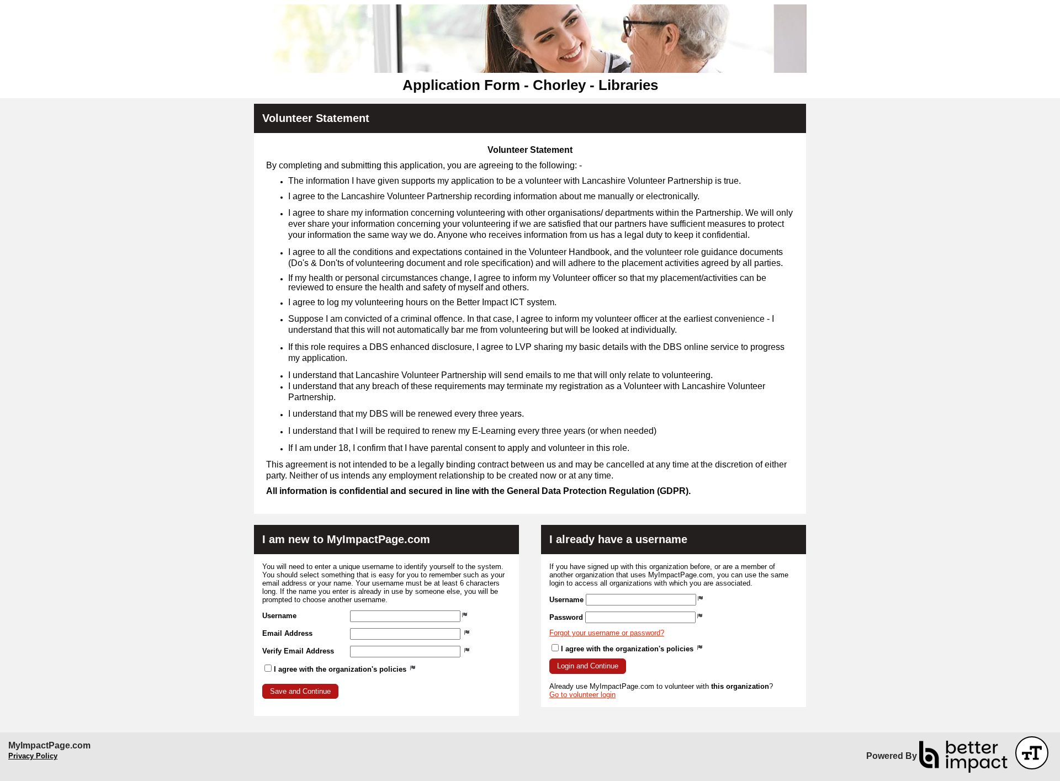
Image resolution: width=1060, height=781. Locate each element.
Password (566, 617)
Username (279, 616)
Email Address (287, 633)
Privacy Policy (32, 756)
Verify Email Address (298, 651)
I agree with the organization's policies (341, 669)
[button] (300, 691)
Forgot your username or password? (606, 633)
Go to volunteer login (582, 694)
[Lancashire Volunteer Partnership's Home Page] (530, 38)
